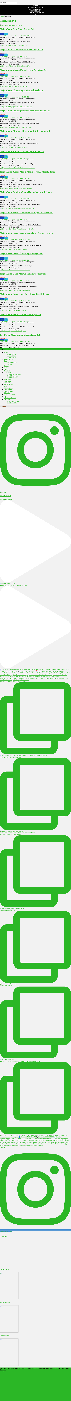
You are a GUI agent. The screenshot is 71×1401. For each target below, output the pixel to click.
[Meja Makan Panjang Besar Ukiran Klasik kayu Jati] (16, 107)
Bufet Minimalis (12, 362)
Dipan (5, 367)
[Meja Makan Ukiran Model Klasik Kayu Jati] (14, 45)
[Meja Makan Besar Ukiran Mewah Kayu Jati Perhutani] (17, 208)
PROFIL (35, 6)
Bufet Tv (10, 364)
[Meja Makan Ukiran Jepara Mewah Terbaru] (13, 86)
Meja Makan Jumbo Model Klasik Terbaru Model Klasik (27, 172)
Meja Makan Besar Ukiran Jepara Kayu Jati (21, 253)
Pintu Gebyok (8, 389)
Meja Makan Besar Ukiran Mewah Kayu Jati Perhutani (26, 212)
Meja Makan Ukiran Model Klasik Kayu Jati (21, 49)
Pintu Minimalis (8, 391)
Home (2, 16)
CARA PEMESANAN (35, 7)
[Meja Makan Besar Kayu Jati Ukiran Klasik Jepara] (15, 290)
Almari (6, 352)
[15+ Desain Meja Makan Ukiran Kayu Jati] (13, 331)
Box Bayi (6, 366)
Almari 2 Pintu (11, 354)
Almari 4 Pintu (11, 357)
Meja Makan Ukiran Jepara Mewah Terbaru (21, 90)
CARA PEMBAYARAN (35, 9)
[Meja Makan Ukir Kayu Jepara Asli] (11, 25)
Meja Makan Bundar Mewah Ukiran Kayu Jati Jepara (26, 192)
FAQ (35, 14)
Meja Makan (7, 381)
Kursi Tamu (7, 372)
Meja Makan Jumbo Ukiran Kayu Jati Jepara (22, 151)
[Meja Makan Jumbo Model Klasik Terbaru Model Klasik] (17, 168)
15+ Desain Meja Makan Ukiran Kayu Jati (20, 335)
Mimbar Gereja (8, 384)
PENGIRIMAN (35, 11)
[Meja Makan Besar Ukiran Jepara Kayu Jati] (13, 249)
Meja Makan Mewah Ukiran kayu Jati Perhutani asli (25, 131)
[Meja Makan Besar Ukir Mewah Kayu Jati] (13, 310)
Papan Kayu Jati (8, 388)
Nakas (5, 386)
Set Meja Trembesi (9, 394)
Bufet (5, 361)
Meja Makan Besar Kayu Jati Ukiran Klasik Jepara (24, 294)
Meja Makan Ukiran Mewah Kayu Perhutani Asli (23, 70)
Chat (6, 34)
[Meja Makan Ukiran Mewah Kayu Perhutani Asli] (15, 66)
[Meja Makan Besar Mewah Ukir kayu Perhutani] (15, 270)
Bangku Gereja (8, 359)
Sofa (5, 396)
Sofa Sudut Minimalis (10, 398)
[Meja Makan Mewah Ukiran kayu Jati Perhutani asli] (16, 127)
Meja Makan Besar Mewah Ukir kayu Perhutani (23, 274)
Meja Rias (7, 383)
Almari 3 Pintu (11, 356)
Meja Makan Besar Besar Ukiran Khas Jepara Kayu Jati (27, 233)
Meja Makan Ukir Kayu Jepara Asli (17, 29)
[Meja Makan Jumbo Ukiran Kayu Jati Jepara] (14, 147)
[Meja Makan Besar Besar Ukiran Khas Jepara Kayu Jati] (17, 229)
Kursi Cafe (7, 371)
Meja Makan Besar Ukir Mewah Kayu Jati (20, 314)
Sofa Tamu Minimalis (13, 401)
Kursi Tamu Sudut (12, 376)
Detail (2, 34)
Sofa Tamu (7, 399)
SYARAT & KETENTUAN (35, 12)
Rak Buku (7, 393)
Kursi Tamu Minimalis (14, 374)
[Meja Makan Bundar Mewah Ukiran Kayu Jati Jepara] (16, 188)
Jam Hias (6, 369)
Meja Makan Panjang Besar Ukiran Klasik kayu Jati (25, 110)
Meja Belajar (7, 379)
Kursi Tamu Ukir (12, 377)
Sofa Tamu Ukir (12, 403)
